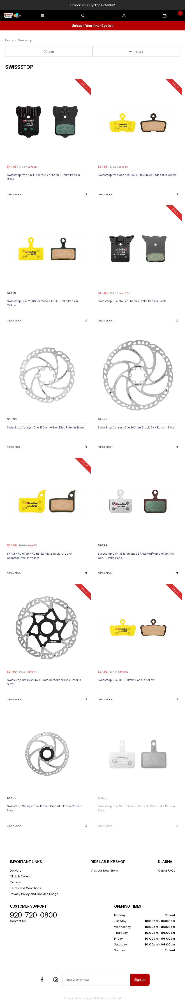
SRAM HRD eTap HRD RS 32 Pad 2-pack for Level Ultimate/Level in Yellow (39, 556)
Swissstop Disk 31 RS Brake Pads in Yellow (126, 680)
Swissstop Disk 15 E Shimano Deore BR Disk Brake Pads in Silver (136, 808)
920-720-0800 (33, 915)
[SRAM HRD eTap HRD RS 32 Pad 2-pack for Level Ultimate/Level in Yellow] (47, 501)
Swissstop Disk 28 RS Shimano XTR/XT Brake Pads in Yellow (42, 303)
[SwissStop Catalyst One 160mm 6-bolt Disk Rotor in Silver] (47, 375)
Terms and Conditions (25, 888)
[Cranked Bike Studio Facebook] (42, 980)
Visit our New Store (104, 870)
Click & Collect (20, 876)
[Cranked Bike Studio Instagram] (56, 980)
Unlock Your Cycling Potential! (92, 5)
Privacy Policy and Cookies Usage (34, 894)
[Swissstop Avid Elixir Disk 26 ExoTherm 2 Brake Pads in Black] (47, 123)
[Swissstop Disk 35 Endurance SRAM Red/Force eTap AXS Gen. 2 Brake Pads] (138, 501)
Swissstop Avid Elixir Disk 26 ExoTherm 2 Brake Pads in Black (43, 177)
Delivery (15, 870)
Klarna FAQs (166, 870)
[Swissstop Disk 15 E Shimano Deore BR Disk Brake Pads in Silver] (138, 754)
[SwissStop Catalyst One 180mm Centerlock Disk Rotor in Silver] (47, 754)
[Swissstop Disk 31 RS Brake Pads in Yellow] (138, 628)
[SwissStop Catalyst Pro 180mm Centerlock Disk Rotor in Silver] (47, 628)
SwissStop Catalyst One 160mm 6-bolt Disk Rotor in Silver (45, 427)
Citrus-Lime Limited (109, 998)
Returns (15, 882)
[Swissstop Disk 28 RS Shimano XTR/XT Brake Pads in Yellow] (47, 249)
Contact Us (18, 921)
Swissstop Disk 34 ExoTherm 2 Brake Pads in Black (132, 301)
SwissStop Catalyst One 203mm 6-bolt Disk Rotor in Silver (136, 427)
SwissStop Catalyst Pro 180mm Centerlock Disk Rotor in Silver (44, 682)
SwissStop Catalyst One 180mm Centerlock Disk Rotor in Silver (44, 808)
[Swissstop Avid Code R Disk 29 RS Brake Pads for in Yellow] (138, 123)
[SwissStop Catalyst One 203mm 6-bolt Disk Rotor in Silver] (138, 375)
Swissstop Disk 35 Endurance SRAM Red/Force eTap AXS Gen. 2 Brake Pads (136, 556)
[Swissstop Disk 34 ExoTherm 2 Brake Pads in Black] (138, 249)
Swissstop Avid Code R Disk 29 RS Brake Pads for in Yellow (137, 175)
